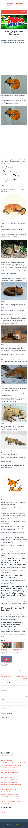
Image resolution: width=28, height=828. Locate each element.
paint (2, 815)
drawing (7, 670)
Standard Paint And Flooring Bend (8, 758)
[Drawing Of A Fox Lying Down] (6, 645)
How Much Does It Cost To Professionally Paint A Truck (13, 763)
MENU (24, 11)
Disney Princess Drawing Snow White (21, 676)
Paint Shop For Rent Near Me (7, 755)
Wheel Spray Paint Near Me (7, 777)
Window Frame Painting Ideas (8, 804)
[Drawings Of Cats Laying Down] (18, 645)
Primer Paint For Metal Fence (7, 792)
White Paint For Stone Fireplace (8, 775)
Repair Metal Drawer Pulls (7, 675)
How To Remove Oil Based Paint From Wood (11, 765)
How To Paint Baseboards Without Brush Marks (12, 801)
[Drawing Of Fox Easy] (6, 659)
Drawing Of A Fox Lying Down (5, 649)
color (2, 810)
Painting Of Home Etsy (6, 799)
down (15, 670)
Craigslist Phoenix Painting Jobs (8, 789)
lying (22, 670)
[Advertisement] (14, 60)
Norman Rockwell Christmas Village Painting (11, 784)
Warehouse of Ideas (14, 3)
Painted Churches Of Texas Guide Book (10, 770)
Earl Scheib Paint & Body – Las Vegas (10, 787)
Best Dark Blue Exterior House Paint (9, 772)
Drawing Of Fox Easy (6, 662)
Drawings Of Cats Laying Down (17, 649)
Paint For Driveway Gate (6, 760)
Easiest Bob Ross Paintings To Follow (9, 767)
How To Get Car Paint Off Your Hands (9, 779)
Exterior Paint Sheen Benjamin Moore (9, 782)
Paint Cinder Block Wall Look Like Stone (10, 796)
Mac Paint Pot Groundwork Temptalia (9, 794)
